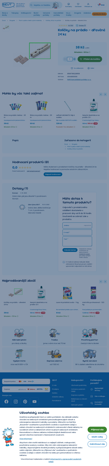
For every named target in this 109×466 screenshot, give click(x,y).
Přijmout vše (97, 429)
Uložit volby (97, 436)
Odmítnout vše (97, 444)
